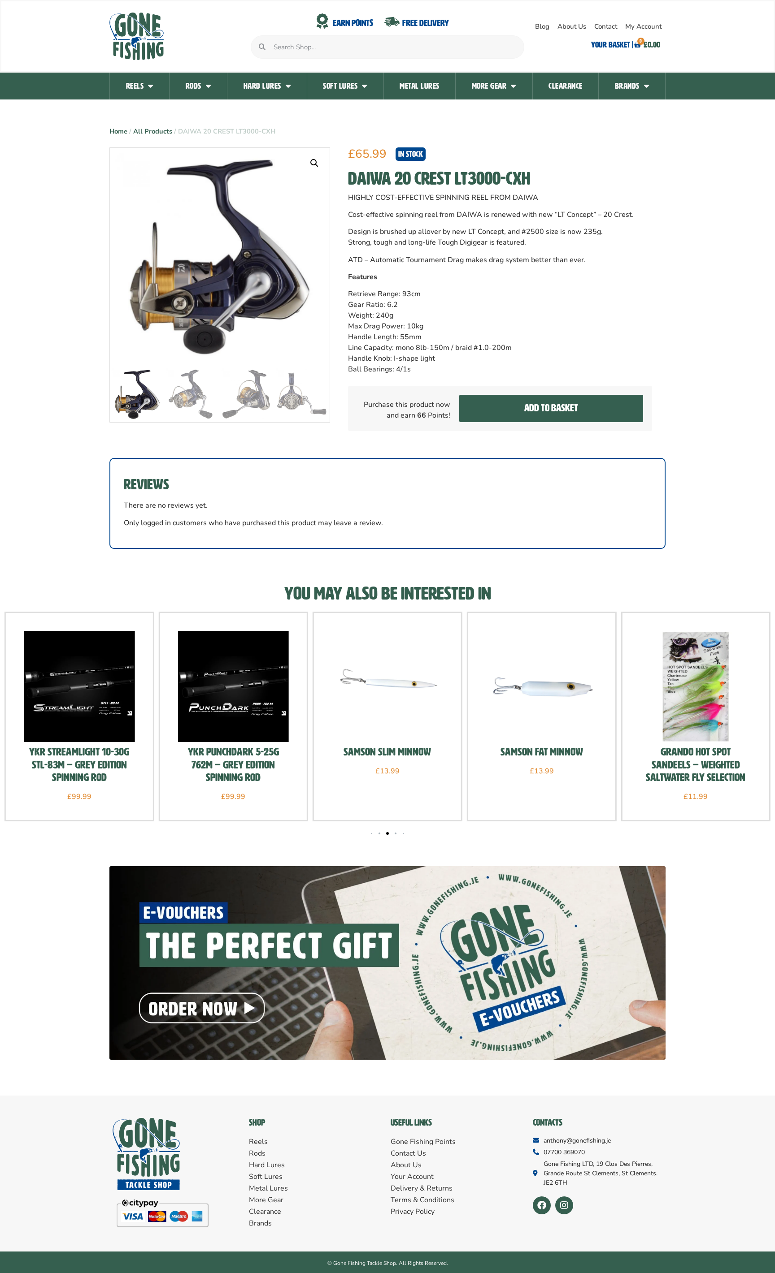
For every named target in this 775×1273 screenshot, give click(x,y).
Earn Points (353, 23)
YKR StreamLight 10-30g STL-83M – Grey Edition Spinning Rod (79, 765)
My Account (643, 26)
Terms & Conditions (422, 1200)
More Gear (489, 86)
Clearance (566, 86)
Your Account (412, 1177)
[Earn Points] (322, 21)
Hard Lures (262, 86)
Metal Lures (420, 86)
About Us (571, 26)
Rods (193, 86)
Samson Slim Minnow (387, 752)
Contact (605, 26)
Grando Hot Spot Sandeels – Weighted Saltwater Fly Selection (695, 765)
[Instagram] (564, 1205)
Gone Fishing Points (423, 1142)
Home (118, 131)
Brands (627, 86)
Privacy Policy (413, 1212)
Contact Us (408, 1153)
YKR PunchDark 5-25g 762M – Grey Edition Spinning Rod (233, 765)
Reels (135, 86)
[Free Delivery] (392, 21)
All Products (152, 131)
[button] (314, 163)
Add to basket (551, 408)
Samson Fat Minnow (542, 752)
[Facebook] (542, 1205)
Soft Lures (340, 86)
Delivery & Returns (422, 1188)
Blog (542, 26)
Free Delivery (425, 23)
